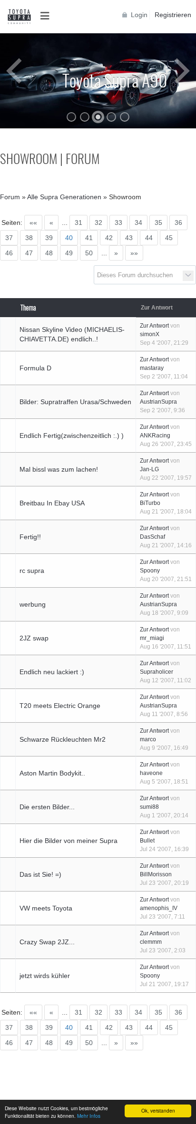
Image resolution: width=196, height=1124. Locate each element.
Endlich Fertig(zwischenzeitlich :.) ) (72, 435)
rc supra (32, 570)
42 (109, 238)
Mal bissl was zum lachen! (59, 469)
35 (158, 222)
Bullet (147, 840)
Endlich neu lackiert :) (52, 672)
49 (69, 253)
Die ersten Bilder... (47, 807)
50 (89, 253)
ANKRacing (155, 435)
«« (33, 222)
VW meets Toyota (46, 908)
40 (69, 238)
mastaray (152, 368)
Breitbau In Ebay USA (52, 503)
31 (78, 222)
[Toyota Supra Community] (19, 17)
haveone (151, 773)
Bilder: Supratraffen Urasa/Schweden (75, 402)
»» (134, 253)
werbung (33, 604)
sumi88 (149, 807)
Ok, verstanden (158, 1110)
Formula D (35, 368)
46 (9, 253)
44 (149, 238)
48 (49, 253)
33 (118, 222)
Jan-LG (149, 469)
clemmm (151, 942)
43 (129, 238)
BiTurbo (150, 503)
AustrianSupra (158, 401)
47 (29, 253)
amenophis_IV (158, 908)
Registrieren (173, 15)
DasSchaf (152, 536)
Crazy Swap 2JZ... (47, 942)
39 (49, 238)
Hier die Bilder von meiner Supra (69, 840)
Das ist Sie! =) (40, 874)
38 (29, 238)
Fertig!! (30, 537)
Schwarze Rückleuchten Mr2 (63, 739)
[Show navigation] (47, 16)
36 (178, 222)
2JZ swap (34, 638)
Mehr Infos (88, 1115)
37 (9, 238)
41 (89, 238)
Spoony (150, 570)
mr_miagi (152, 638)
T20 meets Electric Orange (60, 705)
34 (138, 222)
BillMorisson (156, 874)
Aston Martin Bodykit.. (52, 773)
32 (98, 222)
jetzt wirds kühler (45, 975)
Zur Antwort (154, 325)
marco (148, 739)
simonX (149, 334)
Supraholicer (156, 672)
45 (169, 238)
